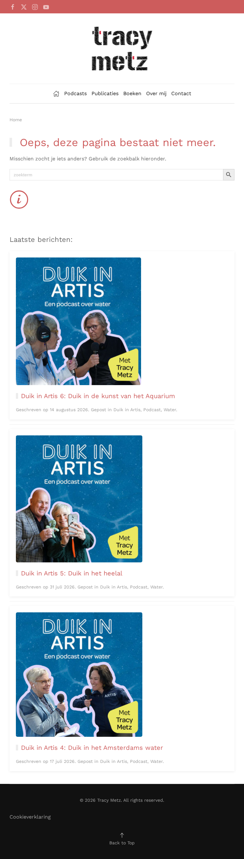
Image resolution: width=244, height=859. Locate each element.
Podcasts (75, 93)
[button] (122, 835)
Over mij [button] (156, 93)
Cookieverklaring (30, 817)
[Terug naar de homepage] (122, 48)
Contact (181, 93)
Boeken (132, 93)
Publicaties (105, 93)
